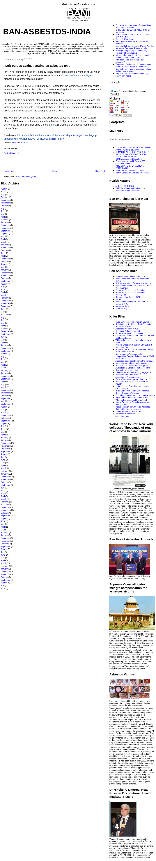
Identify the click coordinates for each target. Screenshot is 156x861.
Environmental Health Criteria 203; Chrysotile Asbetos (130, 162)
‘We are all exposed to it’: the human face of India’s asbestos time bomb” (134, 56)
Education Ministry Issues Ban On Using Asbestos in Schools (133, 26)
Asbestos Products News (126, 329)
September (5, 231)
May (3, 194)
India (54, 124)
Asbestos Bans (122, 306)
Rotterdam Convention (125, 414)
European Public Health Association (131, 290)
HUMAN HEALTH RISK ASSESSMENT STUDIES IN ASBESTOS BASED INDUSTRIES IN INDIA (133, 154)
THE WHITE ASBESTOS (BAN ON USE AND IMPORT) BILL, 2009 (133, 148)
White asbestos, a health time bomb (131, 400)
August (4, 189)
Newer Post (9, 171)
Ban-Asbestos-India (47, 31)
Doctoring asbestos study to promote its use (135, 395)
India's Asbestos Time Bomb (128, 411)
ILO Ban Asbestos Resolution (128, 159)
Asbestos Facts (122, 416)
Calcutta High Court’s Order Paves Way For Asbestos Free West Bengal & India (134, 47)
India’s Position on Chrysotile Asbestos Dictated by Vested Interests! (132, 408)
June (3, 191)
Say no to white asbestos (126, 370)
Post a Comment (11, 153)
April (3, 217)
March (3, 242)
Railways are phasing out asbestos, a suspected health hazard (132, 51)
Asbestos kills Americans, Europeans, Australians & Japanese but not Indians (132, 366)
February (5, 197)
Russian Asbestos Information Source (132, 322)
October (4, 206)
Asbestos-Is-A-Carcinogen (127, 377)
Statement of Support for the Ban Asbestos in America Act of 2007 (134, 350)
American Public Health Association (131, 292)
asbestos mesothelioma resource (130, 276)
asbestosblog (121, 308)
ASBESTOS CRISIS (124, 186)
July (2, 208)
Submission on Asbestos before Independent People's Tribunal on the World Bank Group (134, 356)
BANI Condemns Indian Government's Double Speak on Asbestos (132, 392)
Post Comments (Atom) (26, 176)
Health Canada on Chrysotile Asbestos (132, 173)
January (4, 222)
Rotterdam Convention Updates (129, 333)
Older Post (100, 171)
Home (54, 171)
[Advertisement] (36, 162)
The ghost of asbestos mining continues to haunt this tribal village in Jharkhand (134, 65)
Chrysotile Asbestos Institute (128, 331)
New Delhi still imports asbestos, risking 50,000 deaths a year (133, 70)
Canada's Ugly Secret (125, 39)
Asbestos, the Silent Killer (126, 375)
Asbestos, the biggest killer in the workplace (134, 361)
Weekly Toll (120, 295)
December (5, 200)
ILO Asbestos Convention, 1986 (129, 170)
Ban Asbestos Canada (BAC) (128, 297)
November (5, 203)
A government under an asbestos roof (132, 398)
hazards (118, 299)
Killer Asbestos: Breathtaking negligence (133, 372)
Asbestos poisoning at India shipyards (132, 363)
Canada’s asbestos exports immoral (131, 379)
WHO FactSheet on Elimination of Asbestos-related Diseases (130, 189)
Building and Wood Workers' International (133, 283)
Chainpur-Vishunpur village (76, 75)
